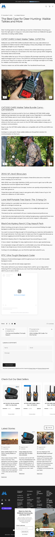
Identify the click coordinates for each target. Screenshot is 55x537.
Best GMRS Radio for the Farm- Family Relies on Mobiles (9, 453)
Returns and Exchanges (20, 500)
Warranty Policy (39, 501)
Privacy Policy (32, 368)
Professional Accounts (30, 500)
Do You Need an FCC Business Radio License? (45, 452)
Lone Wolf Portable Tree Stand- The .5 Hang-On (24, 199)
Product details (11, 414)
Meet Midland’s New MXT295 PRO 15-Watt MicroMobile (25, 453)
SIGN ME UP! (25, 531)
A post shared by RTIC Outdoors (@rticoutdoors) (20, 312)
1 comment (23, 448)
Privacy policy (13, 534)
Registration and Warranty (20, 508)
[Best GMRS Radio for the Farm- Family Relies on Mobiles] (9, 438)
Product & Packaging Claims (19, 504)
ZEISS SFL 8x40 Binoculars (13, 174)
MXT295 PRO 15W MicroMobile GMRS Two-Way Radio (11, 404)
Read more (4, 477)
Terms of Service (42, 368)
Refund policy (7, 534)
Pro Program (30, 506)
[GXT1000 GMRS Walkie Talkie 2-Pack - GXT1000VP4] (32, 393)
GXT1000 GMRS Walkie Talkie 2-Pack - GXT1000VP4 (32, 404)
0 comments (51, 323)
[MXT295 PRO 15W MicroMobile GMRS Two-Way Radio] (11, 393)
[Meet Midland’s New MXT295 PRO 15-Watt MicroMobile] (27, 438)
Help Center (20, 497)
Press (28, 497)
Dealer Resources (29, 503)
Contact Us (20, 495)
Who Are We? (29, 495)
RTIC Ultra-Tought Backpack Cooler (18, 255)
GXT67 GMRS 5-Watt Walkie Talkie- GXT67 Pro (23, 39)
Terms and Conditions (39, 505)
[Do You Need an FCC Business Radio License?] (45, 438)
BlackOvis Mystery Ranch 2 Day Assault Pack (22, 223)
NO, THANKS (24, 534)
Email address (20, 525)
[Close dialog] (53, 510)
